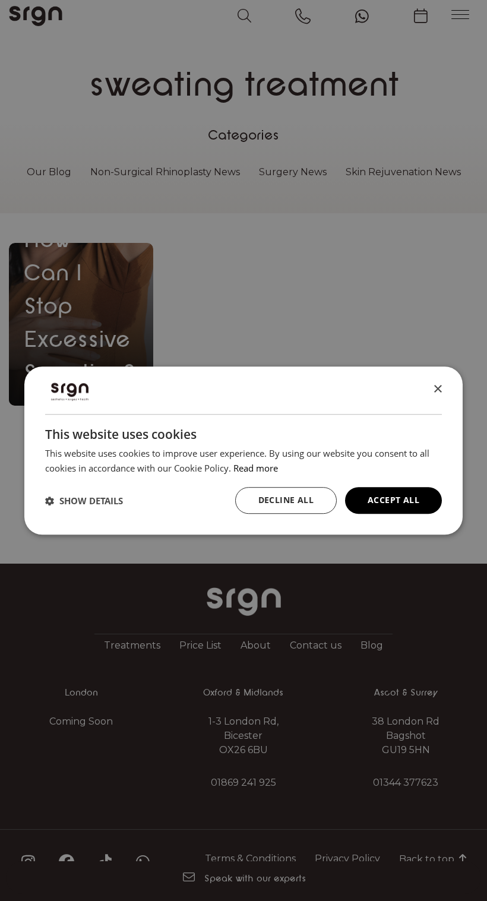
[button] (84, 500)
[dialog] (243, 450)
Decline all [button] (286, 500)
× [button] (437, 389)
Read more (255, 468)
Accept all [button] (393, 500)
